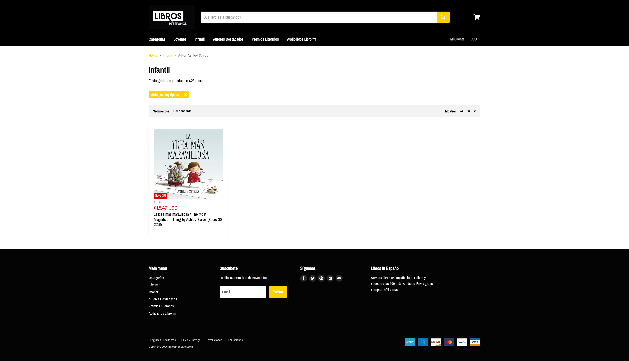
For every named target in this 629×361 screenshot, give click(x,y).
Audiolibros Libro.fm (301, 39)
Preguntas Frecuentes (162, 340)
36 (468, 111)
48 (474, 111)
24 (461, 111)
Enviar (278, 292)
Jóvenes (180, 39)
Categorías (157, 39)
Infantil (200, 39)
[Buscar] (443, 17)
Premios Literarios (265, 39)
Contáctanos (235, 340)
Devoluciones (214, 340)
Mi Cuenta (457, 39)
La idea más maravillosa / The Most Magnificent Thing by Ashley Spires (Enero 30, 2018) (188, 219)
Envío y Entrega (190, 340)
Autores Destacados (228, 39)
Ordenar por (161, 111)
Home (153, 55)
